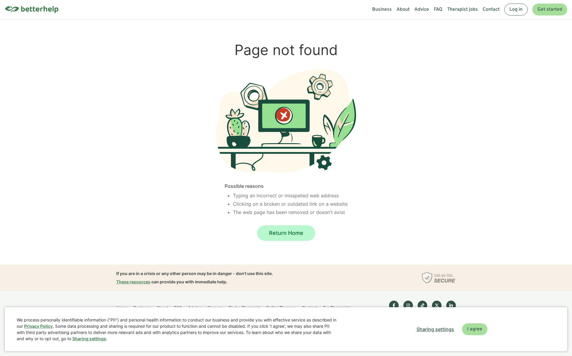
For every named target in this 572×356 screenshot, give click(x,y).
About (403, 10)
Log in (516, 10)
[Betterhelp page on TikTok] (422, 305)
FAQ (438, 10)
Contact (491, 10)
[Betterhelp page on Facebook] (394, 305)
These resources (133, 281)
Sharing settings (89, 338)
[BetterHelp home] (31, 9)
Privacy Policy (38, 326)
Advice (421, 10)
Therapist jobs (462, 10)
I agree (474, 329)
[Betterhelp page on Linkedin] (451, 305)
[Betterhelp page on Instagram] (408, 305)
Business (382, 10)
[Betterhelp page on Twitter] (437, 305)
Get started (549, 10)
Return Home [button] (286, 233)
